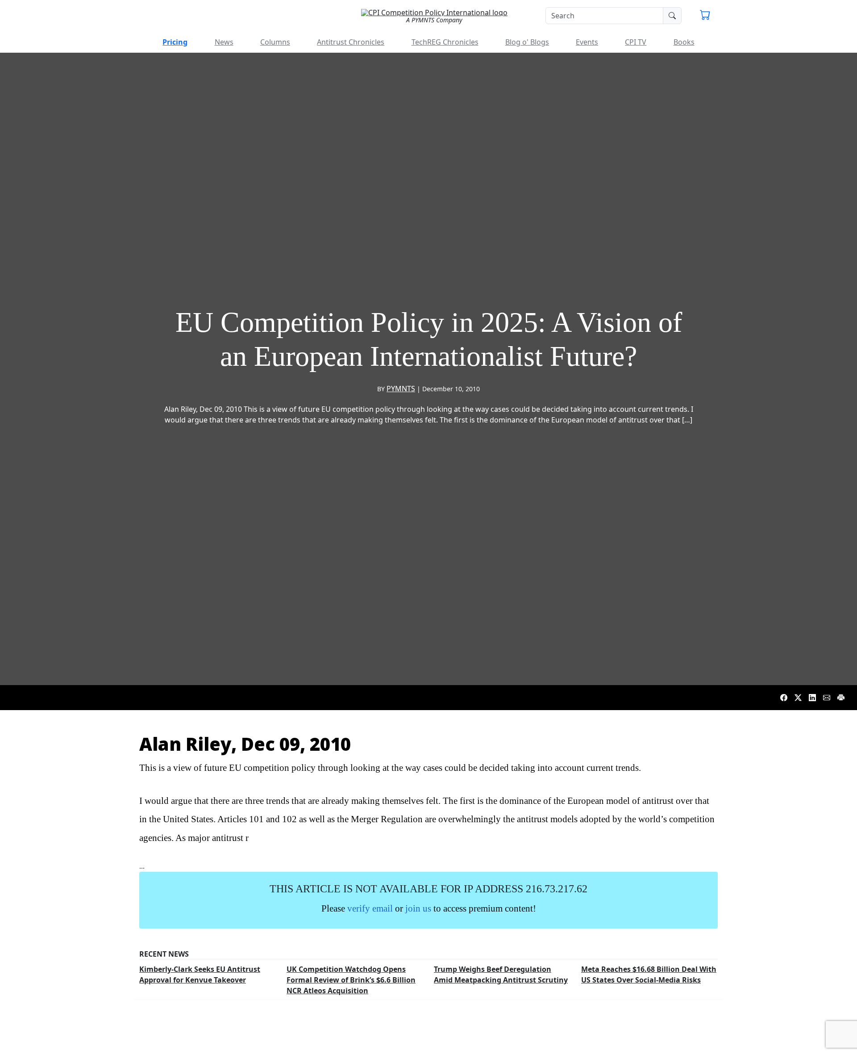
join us (418, 908)
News (224, 42)
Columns (275, 42)
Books (684, 42)
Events (587, 42)
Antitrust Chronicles (350, 42)
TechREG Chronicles (445, 42)
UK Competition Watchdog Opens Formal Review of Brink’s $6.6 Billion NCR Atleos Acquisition (351, 979)
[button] (705, 16)
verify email (370, 908)
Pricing (174, 42)
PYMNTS (401, 388)
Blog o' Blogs (527, 42)
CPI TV (635, 42)
